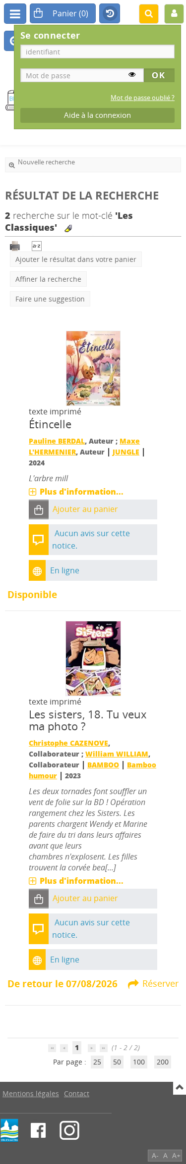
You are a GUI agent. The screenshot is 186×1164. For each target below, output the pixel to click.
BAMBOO (103, 764)
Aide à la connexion (97, 115)
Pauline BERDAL (57, 441)
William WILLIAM (116, 754)
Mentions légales (30, 1093)
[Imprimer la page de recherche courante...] (15, 245)
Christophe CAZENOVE (68, 743)
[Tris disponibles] (37, 245)
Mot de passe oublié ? (143, 98)
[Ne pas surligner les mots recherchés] (68, 228)
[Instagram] (69, 1130)
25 (97, 1061)
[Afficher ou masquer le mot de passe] (131, 74)
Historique (110, 14)
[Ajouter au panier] (39, 509)
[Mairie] (9, 1130)
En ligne (64, 570)
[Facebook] (38, 1130)
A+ (176, 1155)
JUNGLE (126, 451)
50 (117, 1061)
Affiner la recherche (48, 279)
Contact (76, 1093)
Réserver (160, 983)
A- (155, 1155)
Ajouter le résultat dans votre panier (75, 259)
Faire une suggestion (50, 299)
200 (163, 1061)
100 (139, 1061)
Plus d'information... (82, 491)
